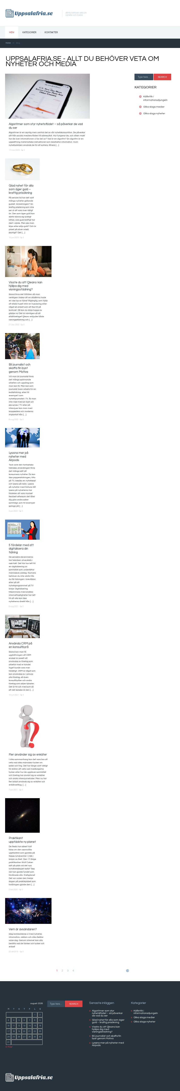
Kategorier (29, 32)
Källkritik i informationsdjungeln (146, 1012)
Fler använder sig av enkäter (28, 754)
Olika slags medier (154, 107)
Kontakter (51, 32)
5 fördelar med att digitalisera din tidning (21, 549)
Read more (47, 96)
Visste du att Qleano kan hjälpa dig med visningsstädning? (25, 286)
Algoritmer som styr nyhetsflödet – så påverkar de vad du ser (107, 1013)
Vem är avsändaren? (23, 929)
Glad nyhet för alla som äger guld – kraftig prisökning (21, 189)
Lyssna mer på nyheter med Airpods (18, 456)
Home (8, 43)
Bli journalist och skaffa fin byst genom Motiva (19, 368)
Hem (11, 32)
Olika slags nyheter (154, 113)
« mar (9, 1047)
